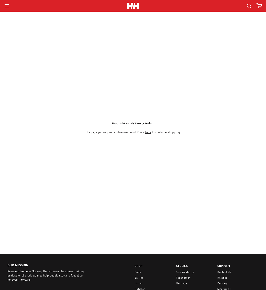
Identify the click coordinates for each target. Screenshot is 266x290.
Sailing (139, 278)
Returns (222, 278)
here (148, 132)
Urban (139, 283)
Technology (183, 278)
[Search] (248, 5)
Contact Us (224, 272)
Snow (138, 272)
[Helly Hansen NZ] (133, 6)
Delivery (222, 283)
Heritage (181, 283)
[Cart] (259, 6)
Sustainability (185, 272)
